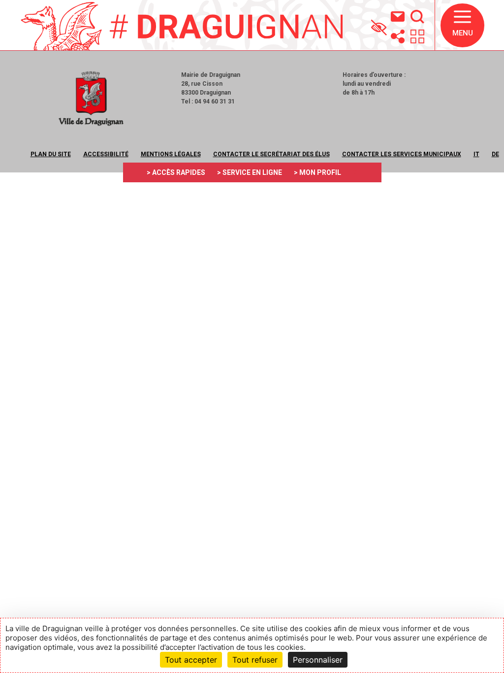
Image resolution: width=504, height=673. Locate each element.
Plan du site (51, 154)
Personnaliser (318, 660)
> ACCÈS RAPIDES (176, 172)
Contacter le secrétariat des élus (271, 154)
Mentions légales (171, 154)
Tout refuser (255, 660)
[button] (462, 25)
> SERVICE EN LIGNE (249, 172)
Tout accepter (191, 660)
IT (476, 154)
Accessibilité (105, 154)
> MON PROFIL (317, 172)
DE (495, 154)
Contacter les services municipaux (401, 154)
